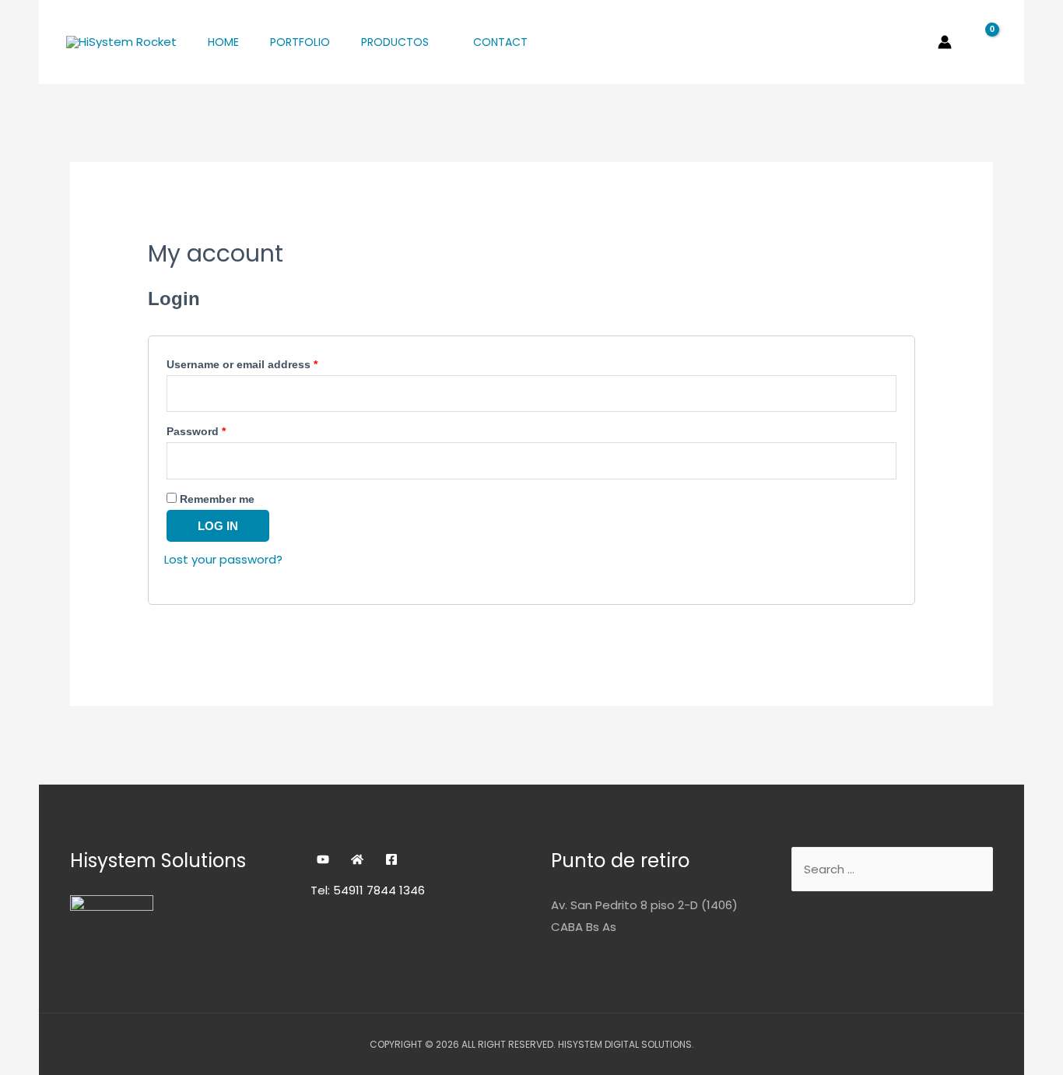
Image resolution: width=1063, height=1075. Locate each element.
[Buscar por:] (892, 869)
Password (196, 431)
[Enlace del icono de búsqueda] (916, 41)
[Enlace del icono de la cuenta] (945, 42)
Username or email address (242, 365)
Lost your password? (223, 559)
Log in (218, 525)
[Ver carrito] (982, 42)
